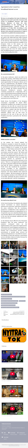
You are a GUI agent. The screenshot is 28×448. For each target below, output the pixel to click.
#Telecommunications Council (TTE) (8, 305)
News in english (4, 13)
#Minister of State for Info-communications (10, 300)
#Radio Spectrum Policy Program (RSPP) (9, 303)
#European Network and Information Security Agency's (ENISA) (13, 296)
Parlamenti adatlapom (6, 426)
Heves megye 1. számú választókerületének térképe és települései (13, 428)
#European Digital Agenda (6, 294)
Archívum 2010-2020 (15, 445)
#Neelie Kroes (22, 300)
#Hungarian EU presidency (6, 298)
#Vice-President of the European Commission (10, 307)
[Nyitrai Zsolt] (14, 2)
